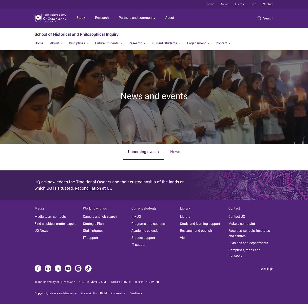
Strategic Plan (93, 224)
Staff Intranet (93, 231)
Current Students (164, 43)
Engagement (196, 43)
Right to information (113, 293)
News (224, 4)
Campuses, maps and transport (244, 253)
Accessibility (89, 293)
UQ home (208, 4)
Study (80, 18)
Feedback (136, 293)
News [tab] (175, 151)
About (169, 18)
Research (102, 18)
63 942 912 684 (96, 282)
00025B (126, 282)
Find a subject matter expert (55, 224)
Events (239, 4)
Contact (268, 4)
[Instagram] (78, 269)
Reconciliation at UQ (94, 188)
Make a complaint (241, 224)
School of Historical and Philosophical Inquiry (77, 34)
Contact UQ (236, 217)
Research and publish (196, 231)
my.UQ (136, 217)
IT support (90, 238)
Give (253, 4)
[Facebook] (38, 269)
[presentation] (143, 152)
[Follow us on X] (58, 269)
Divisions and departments (248, 243)
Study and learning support (200, 224)
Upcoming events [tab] (143, 151)
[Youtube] (68, 269)
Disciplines (77, 43)
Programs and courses (148, 224)
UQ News (41, 231)
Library (185, 217)
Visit (183, 238)
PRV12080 (152, 282)
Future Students (107, 43)
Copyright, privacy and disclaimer (56, 293)
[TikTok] (88, 269)
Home (39, 43)
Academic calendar (145, 231)
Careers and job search (100, 217)
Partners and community (137, 18)
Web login (267, 269)
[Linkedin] (48, 269)
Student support (143, 238)
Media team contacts (50, 217)
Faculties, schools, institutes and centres (249, 233)
